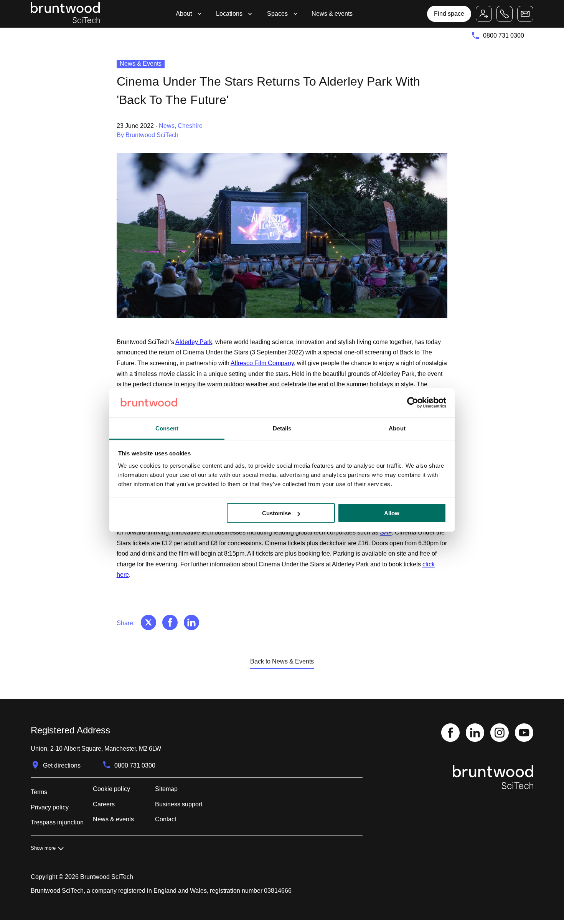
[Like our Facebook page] (450, 733)
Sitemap (166, 789)
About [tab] (397, 428)
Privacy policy (50, 807)
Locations (229, 13)
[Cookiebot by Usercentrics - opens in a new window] (412, 403)
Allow (391, 513)
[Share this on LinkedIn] (191, 623)
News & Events (141, 63)
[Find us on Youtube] (524, 733)
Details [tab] (282, 428)
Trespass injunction (57, 822)
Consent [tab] (166, 428)
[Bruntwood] (65, 13)
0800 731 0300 (503, 35)
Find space (449, 13)
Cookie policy (111, 789)
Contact (165, 819)
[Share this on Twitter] (148, 623)
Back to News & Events (282, 661)
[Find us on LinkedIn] (475, 733)
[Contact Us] (525, 14)
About (184, 13)
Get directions (62, 765)
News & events (332, 13)
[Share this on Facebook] (170, 623)
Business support (178, 804)
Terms (39, 792)
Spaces (277, 13)
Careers (104, 804)
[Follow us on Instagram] (499, 733)
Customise (276, 513)
